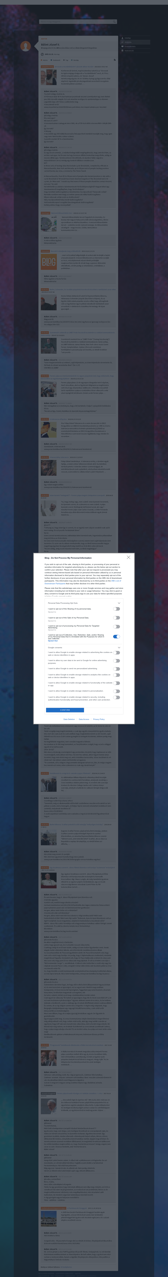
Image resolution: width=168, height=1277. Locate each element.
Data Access (84, 719)
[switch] (116, 609)
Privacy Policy (99, 719)
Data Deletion (69, 719)
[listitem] (84, 603)
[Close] (129, 558)
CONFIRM (65, 710)
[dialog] (84, 638)
